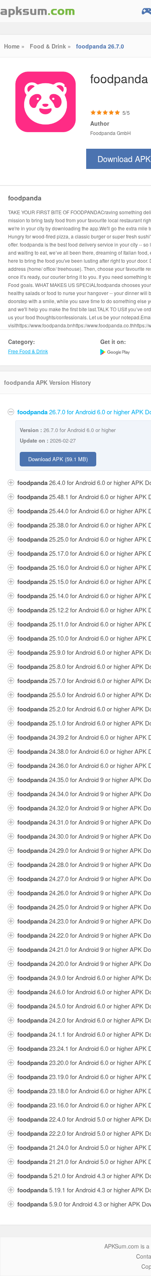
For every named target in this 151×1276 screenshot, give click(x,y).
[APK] (37, 11)
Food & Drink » (50, 46)
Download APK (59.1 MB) (58, 459)
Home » (14, 46)
